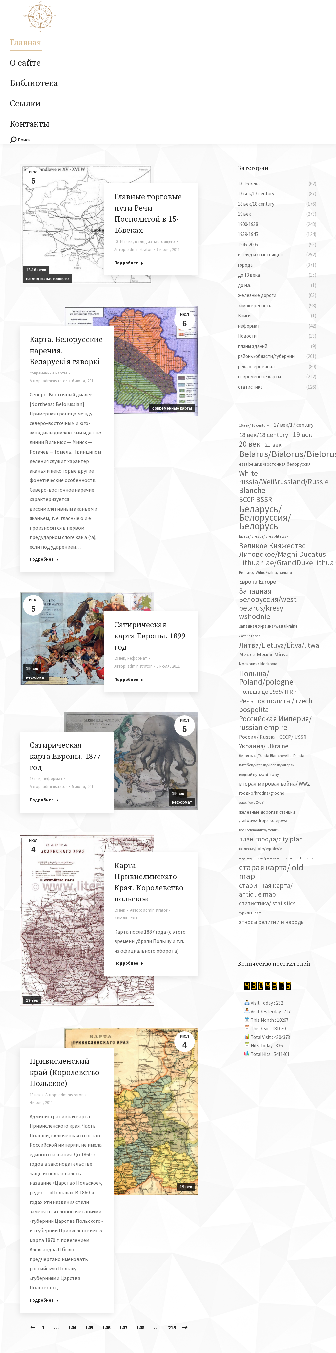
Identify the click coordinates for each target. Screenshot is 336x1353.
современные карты (172, 408)
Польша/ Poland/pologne (266, 677)
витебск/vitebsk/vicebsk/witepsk (266, 764)
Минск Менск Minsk (263, 654)
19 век (32, 668)
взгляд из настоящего (47, 278)
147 (123, 1327)
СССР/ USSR (292, 737)
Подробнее (126, 263)
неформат (36, 677)
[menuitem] (25, 42)
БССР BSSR (255, 499)
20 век (249, 444)
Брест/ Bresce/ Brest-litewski (264, 536)
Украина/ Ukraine (263, 746)
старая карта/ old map (271, 871)
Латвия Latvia (250, 636)
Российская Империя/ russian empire (275, 723)
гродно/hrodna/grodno (261, 793)
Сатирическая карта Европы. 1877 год (65, 756)
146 (106, 1327)
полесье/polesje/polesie (260, 848)
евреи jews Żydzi (251, 802)
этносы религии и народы (271, 922)
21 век (273, 444)
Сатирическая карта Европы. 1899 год (149, 636)
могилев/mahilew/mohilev (259, 830)
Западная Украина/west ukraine (268, 626)
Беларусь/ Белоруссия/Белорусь (265, 517)
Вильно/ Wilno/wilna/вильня (265, 572)
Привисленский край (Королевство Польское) (64, 1073)
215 (172, 1327)
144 (72, 1327)
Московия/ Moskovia (258, 664)
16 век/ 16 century (254, 425)
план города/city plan (271, 839)
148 (140, 1327)
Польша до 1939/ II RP (268, 691)
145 (89, 1327)
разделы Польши (299, 858)
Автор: (133, 249)
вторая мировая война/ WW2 (274, 783)
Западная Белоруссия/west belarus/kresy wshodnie (268, 604)
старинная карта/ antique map (266, 890)
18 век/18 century (263, 435)
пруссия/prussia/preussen (259, 858)
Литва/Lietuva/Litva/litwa (279, 645)
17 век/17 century (294, 424)
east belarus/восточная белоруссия (275, 464)
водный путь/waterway (259, 774)
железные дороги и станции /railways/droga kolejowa (267, 816)
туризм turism (250, 913)
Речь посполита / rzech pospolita (276, 705)
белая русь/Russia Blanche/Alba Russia (271, 755)
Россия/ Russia (257, 736)
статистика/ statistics (267, 903)
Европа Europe (257, 581)
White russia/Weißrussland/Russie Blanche (284, 482)
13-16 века (36, 270)
